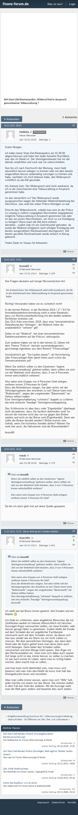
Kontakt (72, 802)
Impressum (43, 802)
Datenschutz (58, 802)
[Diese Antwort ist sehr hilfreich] (74, 264)
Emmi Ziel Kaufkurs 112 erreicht (20, 783)
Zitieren (70, 252)
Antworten (11, 119)
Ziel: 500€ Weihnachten (15, 769)
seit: (21, 139)
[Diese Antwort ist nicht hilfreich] (74, 273)
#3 (74, 449)
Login (72, 4)
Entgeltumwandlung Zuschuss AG (25, 716)
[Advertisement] (39, 57)
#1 (74, 125)
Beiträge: (43, 139)
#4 (74, 531)
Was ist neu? (55, 4)
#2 (74, 259)
